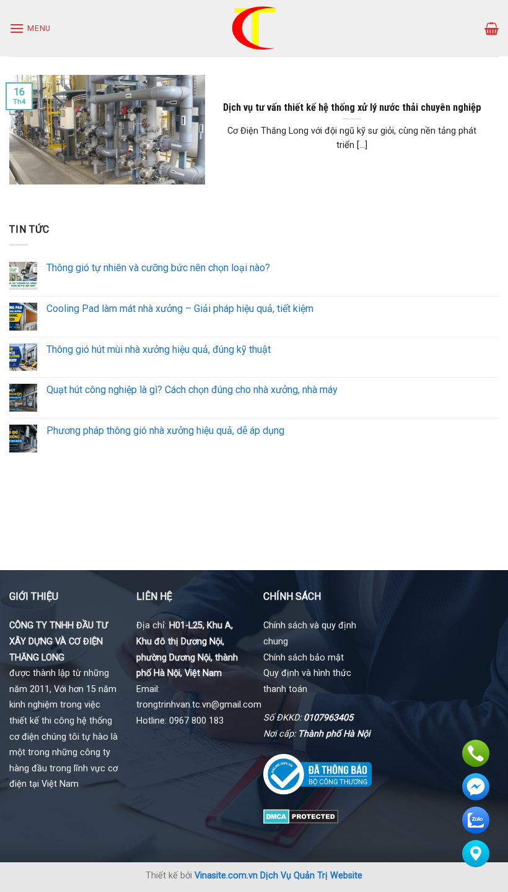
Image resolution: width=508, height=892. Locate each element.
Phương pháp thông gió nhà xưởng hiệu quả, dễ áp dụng (165, 430)
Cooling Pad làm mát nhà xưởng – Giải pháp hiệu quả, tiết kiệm (179, 308)
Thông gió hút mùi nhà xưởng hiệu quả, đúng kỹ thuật (158, 349)
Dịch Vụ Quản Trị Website (311, 875)
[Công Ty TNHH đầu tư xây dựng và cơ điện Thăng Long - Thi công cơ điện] (254, 28)
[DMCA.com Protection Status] (300, 815)
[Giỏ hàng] (491, 28)
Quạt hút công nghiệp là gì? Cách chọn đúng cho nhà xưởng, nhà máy (192, 390)
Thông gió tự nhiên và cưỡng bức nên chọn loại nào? (158, 268)
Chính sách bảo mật (303, 657)
